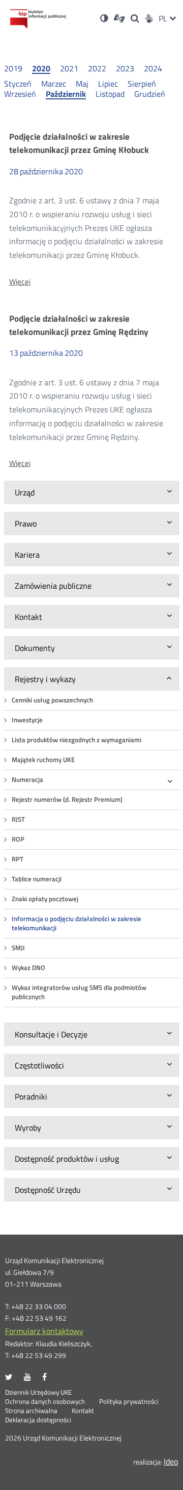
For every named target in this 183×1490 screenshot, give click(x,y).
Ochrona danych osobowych (45, 1401)
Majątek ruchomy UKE (43, 760)
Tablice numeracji (37, 879)
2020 (41, 69)
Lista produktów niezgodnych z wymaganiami (76, 740)
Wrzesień (20, 93)
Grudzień (149, 93)
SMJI (18, 948)
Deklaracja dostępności (38, 1420)
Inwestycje (27, 720)
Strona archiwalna (31, 1411)
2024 (153, 68)
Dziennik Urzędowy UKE (38, 1392)
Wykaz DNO (28, 968)
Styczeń (18, 83)
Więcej (19, 281)
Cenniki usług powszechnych (52, 700)
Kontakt (83, 1411)
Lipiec (108, 83)
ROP (18, 839)
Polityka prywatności (129, 1401)
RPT (17, 859)
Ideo (171, 1461)
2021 (69, 68)
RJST (18, 819)
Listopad (110, 93)
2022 (97, 68)
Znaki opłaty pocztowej (45, 899)
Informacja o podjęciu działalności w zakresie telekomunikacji (76, 923)
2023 (125, 68)
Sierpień (142, 83)
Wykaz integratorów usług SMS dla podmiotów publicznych (79, 992)
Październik (66, 94)
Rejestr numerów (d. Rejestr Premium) (67, 799)
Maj (82, 83)
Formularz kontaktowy (44, 1331)
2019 (13, 68)
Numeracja (27, 780)
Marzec (53, 83)
